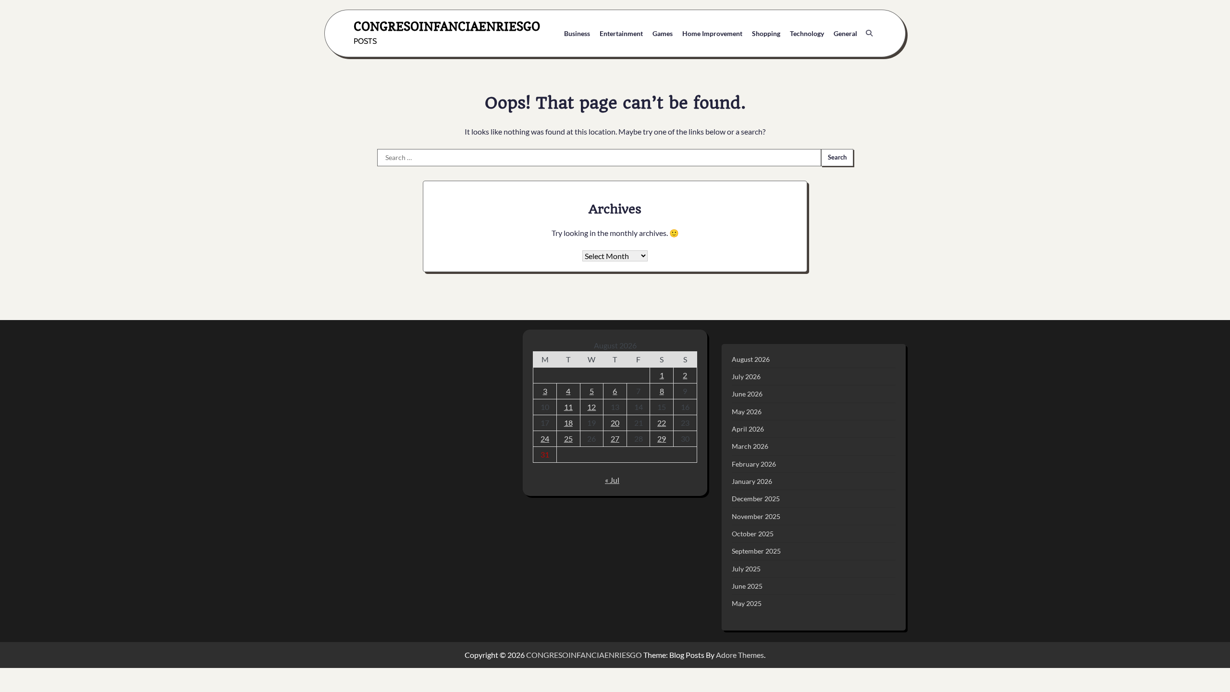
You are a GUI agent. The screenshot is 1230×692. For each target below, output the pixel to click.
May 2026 (747, 412)
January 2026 (752, 481)
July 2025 (746, 569)
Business (577, 33)
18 (568, 422)
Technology (807, 33)
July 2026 (746, 376)
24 (545, 438)
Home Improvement (712, 33)
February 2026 (754, 464)
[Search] (869, 33)
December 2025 (756, 498)
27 (615, 438)
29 (661, 438)
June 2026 (747, 394)
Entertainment (621, 33)
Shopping (766, 33)
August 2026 (751, 359)
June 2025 (747, 586)
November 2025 (756, 516)
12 (591, 406)
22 (661, 422)
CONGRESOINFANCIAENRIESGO (447, 26)
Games (662, 33)
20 (615, 422)
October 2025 (753, 534)
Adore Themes (740, 654)
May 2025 (747, 603)
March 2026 (750, 446)
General (845, 33)
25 (568, 438)
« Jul (612, 479)
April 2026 (748, 429)
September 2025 (756, 551)
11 (568, 406)
